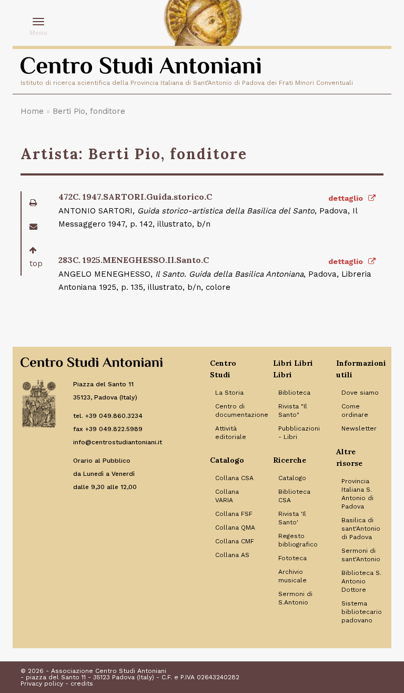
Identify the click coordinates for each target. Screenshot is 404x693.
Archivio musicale (292, 576)
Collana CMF (234, 541)
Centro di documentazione (236, 410)
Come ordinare (354, 410)
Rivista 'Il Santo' (292, 518)
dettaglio (346, 198)
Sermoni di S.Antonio (295, 598)
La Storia (229, 392)
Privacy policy (42, 683)
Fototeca (292, 558)
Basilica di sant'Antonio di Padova (360, 528)
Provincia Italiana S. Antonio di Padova (357, 493)
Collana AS (232, 555)
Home (32, 111)
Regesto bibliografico (298, 540)
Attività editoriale (230, 433)
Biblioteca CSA (294, 496)
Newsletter (359, 428)
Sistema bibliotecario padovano (361, 612)
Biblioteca (294, 392)
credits (81, 683)
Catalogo (292, 478)
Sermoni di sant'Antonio (360, 555)
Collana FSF (233, 514)
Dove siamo (360, 392)
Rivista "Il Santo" (292, 410)
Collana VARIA (227, 496)
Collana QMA (235, 527)
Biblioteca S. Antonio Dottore (361, 581)
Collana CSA (234, 478)
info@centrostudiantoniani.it (117, 442)
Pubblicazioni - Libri (299, 433)
